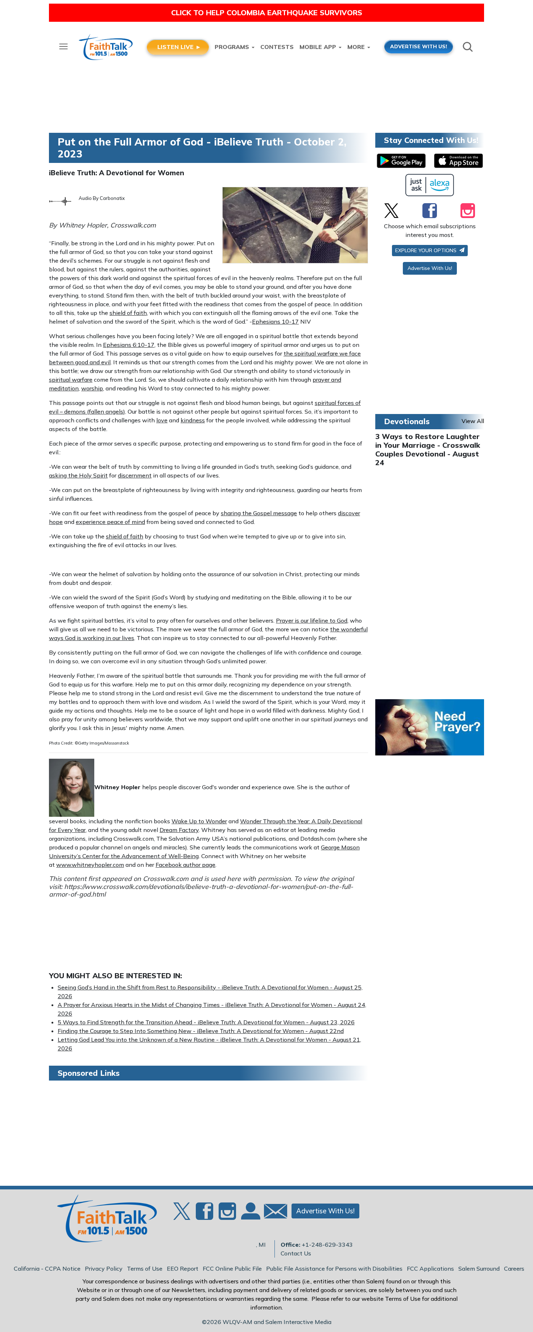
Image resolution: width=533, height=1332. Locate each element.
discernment (135, 475)
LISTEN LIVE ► (179, 46)
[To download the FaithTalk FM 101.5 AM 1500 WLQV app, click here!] (401, 160)
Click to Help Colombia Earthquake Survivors (266, 12)
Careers (514, 1268)
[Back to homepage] (103, 1220)
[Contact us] (272, 1213)
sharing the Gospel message (259, 513)
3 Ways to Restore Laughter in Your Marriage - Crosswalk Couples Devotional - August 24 (427, 449)
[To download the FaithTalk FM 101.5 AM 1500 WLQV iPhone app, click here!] (458, 160)
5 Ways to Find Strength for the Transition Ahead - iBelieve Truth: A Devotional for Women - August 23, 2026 (206, 1022)
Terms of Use (144, 1268)
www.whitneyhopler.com (90, 864)
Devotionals (407, 421)
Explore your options (426, 250)
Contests (277, 46)
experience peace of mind (110, 521)
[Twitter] (391, 210)
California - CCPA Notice (47, 1268)
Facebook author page (185, 864)
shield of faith (128, 312)
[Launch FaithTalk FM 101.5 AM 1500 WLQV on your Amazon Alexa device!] (429, 185)
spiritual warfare (70, 379)
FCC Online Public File (232, 1268)
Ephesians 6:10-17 (128, 344)
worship (92, 388)
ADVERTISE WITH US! (418, 46)
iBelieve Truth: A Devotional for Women (116, 172)
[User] (250, 1215)
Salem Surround (479, 1268)
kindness (193, 420)
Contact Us (296, 1253)
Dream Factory (179, 829)
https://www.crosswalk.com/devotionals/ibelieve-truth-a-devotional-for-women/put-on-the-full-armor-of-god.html (201, 890)
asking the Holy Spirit (78, 475)
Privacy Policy (104, 1268)
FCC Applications (430, 1268)
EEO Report (182, 1268)
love (162, 420)
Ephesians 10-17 (275, 321)
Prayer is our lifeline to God (311, 620)
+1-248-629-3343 (327, 1244)
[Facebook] (429, 210)
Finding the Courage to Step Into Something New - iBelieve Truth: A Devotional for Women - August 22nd (201, 1030)
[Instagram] (467, 210)
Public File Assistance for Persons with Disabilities (334, 1268)
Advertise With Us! (430, 268)
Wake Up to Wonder (199, 821)
